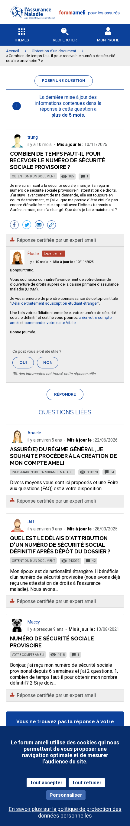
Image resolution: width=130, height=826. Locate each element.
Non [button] (50, 364)
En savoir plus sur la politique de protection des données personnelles (65, 812)
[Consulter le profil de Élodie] (17, 263)
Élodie (33, 253)
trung (33, 137)
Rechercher (65, 40)
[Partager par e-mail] (39, 225)
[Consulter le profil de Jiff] (17, 530)
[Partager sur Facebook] (14, 225)
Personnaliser (66, 795)
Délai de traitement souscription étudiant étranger (54, 303)
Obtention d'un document (33, 176)
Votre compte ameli (28, 654)
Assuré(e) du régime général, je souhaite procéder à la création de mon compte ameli (63, 456)
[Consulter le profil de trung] (17, 146)
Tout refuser (87, 783)
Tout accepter (46, 783)
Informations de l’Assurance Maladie (42, 472)
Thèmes (21, 40)
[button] (65, 23)
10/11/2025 (73, 262)
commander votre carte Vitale (50, 322)
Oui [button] (26, 362)
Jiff (31, 521)
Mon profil (108, 40)
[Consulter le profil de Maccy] (17, 630)
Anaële (34, 432)
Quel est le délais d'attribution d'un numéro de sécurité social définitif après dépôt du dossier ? (60, 545)
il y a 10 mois (38, 262)
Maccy (34, 622)
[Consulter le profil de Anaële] (17, 441)
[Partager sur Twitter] (26, 225)
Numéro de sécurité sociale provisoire (52, 641)
